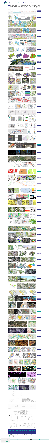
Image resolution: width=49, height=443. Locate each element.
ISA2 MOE (4, 10)
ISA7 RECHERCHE (4, 14)
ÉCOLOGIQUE (17, 2)
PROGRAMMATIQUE (12, 436)
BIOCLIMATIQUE (33, 2)
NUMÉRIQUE (9, 2)
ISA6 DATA (4, 13)
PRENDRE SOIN (25, 2)
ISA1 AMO (4, 9)
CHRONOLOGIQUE (12, 435)
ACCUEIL (4, 5)
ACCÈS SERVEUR (30, 439)
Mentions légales (24, 441)
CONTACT (19, 439)
